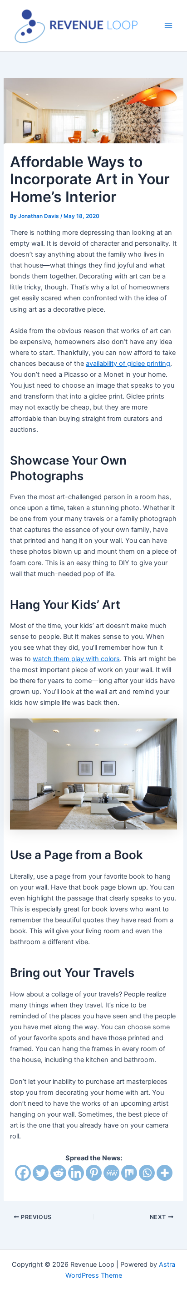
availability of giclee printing (128, 363)
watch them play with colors (76, 659)
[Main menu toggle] (168, 25)
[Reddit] (58, 1173)
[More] (164, 1173)
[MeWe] (111, 1173)
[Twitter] (41, 1173)
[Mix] (129, 1173)
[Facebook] (23, 1173)
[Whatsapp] (147, 1173)
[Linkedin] (76, 1173)
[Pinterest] (94, 1173)
